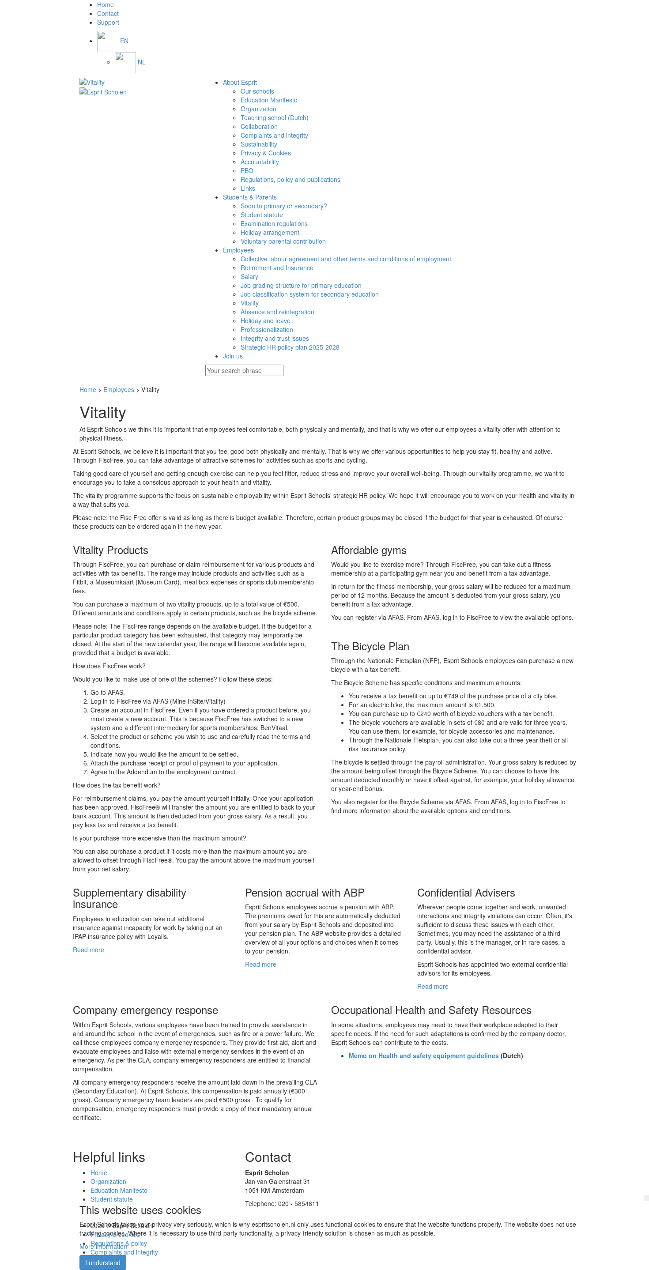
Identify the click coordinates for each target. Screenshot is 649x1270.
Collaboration (259, 126)
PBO (247, 170)
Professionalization (267, 329)
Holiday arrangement (270, 232)
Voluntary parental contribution (283, 241)
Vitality (250, 302)
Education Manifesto (269, 99)
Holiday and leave (266, 320)
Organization (258, 108)
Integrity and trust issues (275, 338)
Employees (118, 389)
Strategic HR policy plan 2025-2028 (290, 347)
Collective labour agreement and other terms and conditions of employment (346, 258)
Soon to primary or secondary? (284, 205)
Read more (88, 949)
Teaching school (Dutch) (275, 117)
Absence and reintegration (277, 311)
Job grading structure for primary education (301, 285)
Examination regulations (274, 223)
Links (248, 188)
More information (103, 1246)
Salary (249, 276)
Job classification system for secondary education (310, 294)
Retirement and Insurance (277, 267)
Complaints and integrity (274, 135)
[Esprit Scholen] (135, 82)
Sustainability (259, 143)
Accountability (260, 161)
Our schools (257, 91)
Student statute (262, 214)
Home (87, 389)
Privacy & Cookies (266, 152)
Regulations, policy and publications (290, 179)
